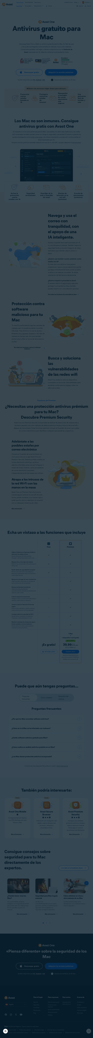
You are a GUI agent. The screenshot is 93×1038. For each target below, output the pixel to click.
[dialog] (46, 519)
